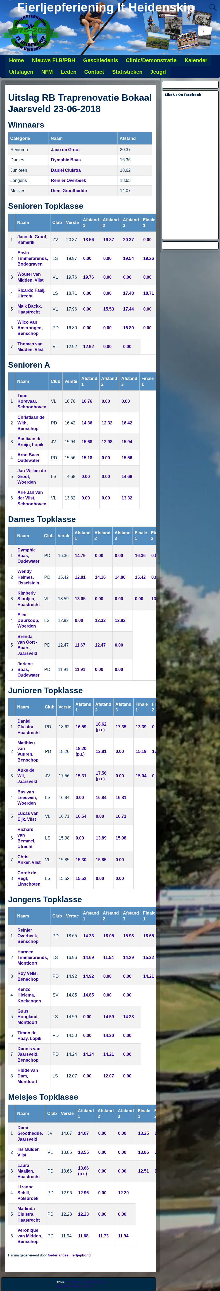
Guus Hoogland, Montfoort (28, 1017)
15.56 (127, 458)
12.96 (83, 1193)
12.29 (123, 1193)
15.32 (148, 957)
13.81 (101, 751)
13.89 (101, 838)
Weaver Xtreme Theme (79, 1286)
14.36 (87, 423)
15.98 (121, 838)
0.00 (147, 239)
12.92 (88, 346)
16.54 (81, 816)
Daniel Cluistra (66, 170)
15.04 (141, 776)
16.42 (127, 423)
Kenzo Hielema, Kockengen (29, 995)
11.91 (80, 669)
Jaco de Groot (65, 149)
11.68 (83, 1236)
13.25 (143, 1133)
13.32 (127, 498)
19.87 (108, 239)
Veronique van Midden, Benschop (29, 1236)
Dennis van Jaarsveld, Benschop (29, 1054)
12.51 (143, 1171)
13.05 (80, 598)
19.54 (128, 258)
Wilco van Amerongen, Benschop (30, 328)
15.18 (87, 458)
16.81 (121, 797)
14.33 (88, 936)
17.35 (121, 727)
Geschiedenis (100, 60)
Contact (94, 72)
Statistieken (127, 72)
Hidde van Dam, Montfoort (27, 1076)
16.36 (140, 555)
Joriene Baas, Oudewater (28, 670)
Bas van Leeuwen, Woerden (27, 798)
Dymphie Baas (66, 160)
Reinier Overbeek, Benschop (28, 936)
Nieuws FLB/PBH (53, 60)
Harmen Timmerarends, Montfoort (32, 958)
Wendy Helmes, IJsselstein (28, 577)
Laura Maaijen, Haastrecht (28, 1171)
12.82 (120, 620)
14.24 (88, 1054)
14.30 (108, 1035)
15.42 (140, 577)
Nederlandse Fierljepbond (69, 1255)
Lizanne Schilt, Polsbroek (27, 1193)
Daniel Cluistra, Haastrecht (28, 727)
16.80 (128, 328)
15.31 (81, 776)
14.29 (128, 957)
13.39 (141, 727)
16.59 (81, 727)
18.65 (148, 936)
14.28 (128, 1016)
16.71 (121, 816)
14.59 (108, 1016)
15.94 (127, 441)
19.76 (88, 277)
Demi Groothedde (69, 190)
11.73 (103, 1236)
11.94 (123, 1236)
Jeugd (158, 72)
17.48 (128, 293)
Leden (68, 72)
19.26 (148, 258)
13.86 (143, 1152)
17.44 (128, 309)
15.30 (81, 859)
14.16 (100, 577)
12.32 (107, 423)
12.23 (83, 1214)
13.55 (83, 1152)
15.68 (87, 441)
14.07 (83, 1133)
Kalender (196, 60)
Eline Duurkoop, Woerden (28, 621)
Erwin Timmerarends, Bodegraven (32, 259)
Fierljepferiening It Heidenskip (106, 7)
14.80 (120, 577)
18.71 (148, 293)
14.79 (80, 555)
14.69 (88, 957)
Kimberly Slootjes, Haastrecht (28, 599)
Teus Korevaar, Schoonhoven (31, 401)
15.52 (81, 878)
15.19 (141, 751)
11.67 (80, 645)
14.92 (88, 976)
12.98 (107, 441)
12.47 (100, 645)
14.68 (127, 476)
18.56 (88, 239)
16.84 (101, 797)
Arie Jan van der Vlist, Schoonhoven (31, 498)
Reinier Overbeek (68, 180)
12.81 (80, 577)
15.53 (108, 309)
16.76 (87, 401)
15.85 (101, 859)
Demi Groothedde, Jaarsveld (30, 1133)
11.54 (108, 957)
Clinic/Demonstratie (151, 60)
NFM (47, 72)
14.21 (148, 976)
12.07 (108, 1076)
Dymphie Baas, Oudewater (28, 556)
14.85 (88, 995)
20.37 (128, 239)
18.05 (108, 936)
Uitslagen (21, 72)
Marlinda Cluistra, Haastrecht (28, 1214)
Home (16, 60)
